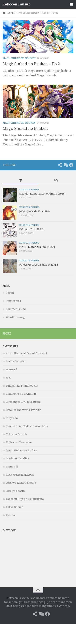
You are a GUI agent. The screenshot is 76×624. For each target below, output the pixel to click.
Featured (11, 369)
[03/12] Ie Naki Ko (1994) (34, 211)
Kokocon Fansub (16, 4)
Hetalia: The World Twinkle (23, 410)
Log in (10, 292)
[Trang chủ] (54, 165)
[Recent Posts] (20, 180)
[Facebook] (71, 165)
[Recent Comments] (55, 180)
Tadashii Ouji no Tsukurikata (25, 499)
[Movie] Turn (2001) (32, 229)
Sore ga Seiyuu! (16, 490)
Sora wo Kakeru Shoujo (21, 482)
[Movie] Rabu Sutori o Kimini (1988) (42, 193)
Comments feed (16, 309)
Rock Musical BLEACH (20, 474)
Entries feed (13, 301)
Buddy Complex (16, 361)
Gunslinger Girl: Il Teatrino (23, 401)
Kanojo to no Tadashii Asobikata (27, 426)
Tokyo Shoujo (14, 507)
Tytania (11, 515)
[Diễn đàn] (65, 165)
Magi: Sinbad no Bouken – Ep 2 (31, 64)
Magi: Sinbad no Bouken (19, 58)
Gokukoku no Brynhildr (21, 393)
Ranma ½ (12, 466)
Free (8, 377)
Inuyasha (12, 418)
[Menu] (71, 4)
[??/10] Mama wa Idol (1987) (37, 247)
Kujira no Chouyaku (19, 442)
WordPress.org (15, 317)
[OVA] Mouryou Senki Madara (38, 264)
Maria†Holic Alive (17, 458)
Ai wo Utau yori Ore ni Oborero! (26, 353)
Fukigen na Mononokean (22, 385)
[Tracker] (60, 165)
